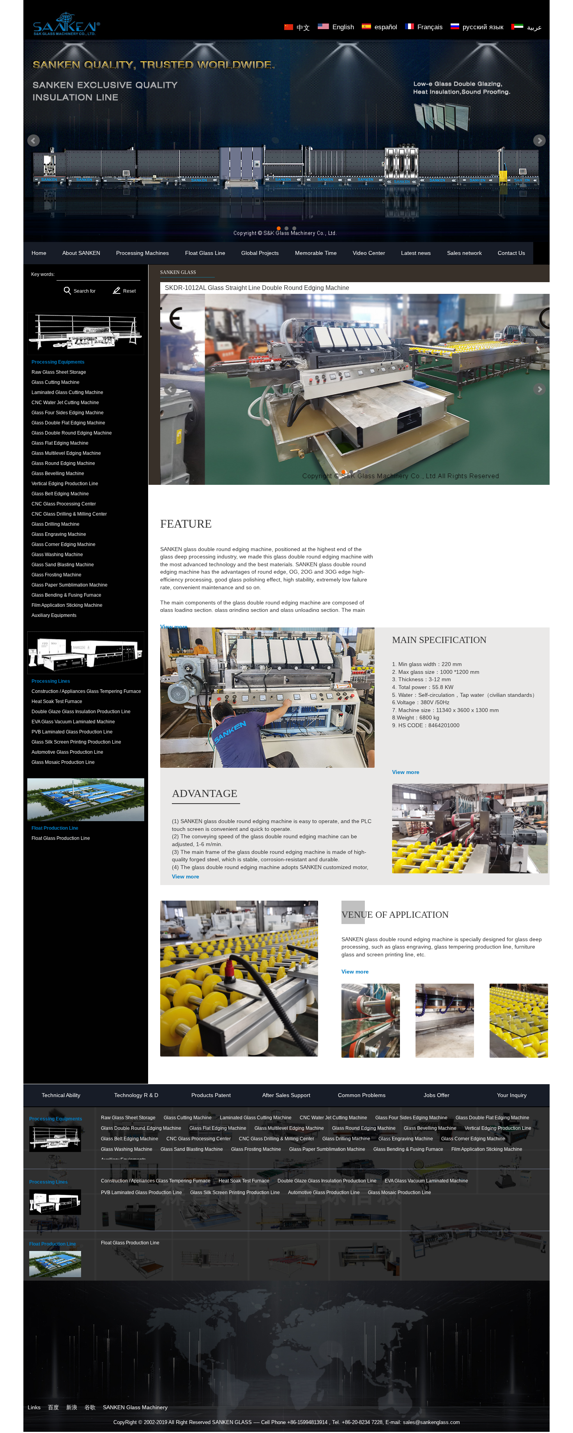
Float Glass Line (205, 253)
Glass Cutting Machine (188, 1117)
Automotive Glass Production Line (324, 1192)
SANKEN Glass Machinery (135, 1407)
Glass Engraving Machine (405, 1138)
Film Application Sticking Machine (486, 1149)
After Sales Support (286, 1095)
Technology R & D (136, 1095)
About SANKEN (81, 253)
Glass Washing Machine (126, 1149)
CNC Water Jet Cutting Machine (333, 1117)
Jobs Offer (436, 1095)
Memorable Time (316, 253)
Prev (33, 140)
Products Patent (211, 1095)
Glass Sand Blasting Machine (192, 1149)
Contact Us (511, 253)
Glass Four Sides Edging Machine (411, 1117)
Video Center (369, 253)
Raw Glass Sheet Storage (128, 1117)
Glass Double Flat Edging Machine (492, 1117)
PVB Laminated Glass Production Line (141, 1192)
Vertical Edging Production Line (498, 1128)
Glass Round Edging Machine (364, 1128)
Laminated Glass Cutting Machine (256, 1117)
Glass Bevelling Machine (430, 1128)
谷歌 (90, 1407)
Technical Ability (61, 1095)
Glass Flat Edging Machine (217, 1128)
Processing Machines (142, 253)
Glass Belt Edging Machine (129, 1138)
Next (539, 140)
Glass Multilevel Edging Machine (289, 1128)
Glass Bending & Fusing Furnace (408, 1149)
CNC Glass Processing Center (198, 1138)
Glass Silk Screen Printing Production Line (235, 1192)
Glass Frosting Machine (256, 1149)
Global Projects (260, 253)
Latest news (416, 253)
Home (39, 253)
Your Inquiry (512, 1095)
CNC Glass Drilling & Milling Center (276, 1138)
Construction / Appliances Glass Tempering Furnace (155, 1181)
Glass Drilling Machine (346, 1138)
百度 (53, 1407)
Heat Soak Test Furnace (244, 1181)
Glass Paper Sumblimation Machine (327, 1149)
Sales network (464, 253)
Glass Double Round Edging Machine (141, 1128)
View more (173, 627)
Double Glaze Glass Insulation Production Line (327, 1181)
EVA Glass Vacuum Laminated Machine (426, 1181)
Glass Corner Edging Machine (473, 1138)
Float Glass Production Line (130, 1243)
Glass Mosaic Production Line (399, 1192)
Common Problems (362, 1095)
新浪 (71, 1407)
